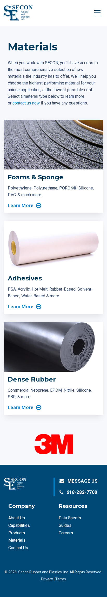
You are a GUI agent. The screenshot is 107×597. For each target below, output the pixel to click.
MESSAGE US (83, 481)
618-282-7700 (81, 492)
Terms (60, 579)
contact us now (26, 103)
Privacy (47, 579)
